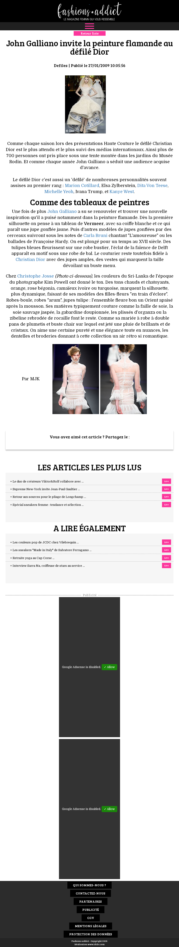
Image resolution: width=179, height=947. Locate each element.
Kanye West (122, 191)
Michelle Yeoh (58, 191)
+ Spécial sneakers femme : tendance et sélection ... (47, 505)
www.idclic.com (96, 944)
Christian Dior (30, 259)
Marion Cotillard (82, 185)
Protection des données (90, 934)
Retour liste (90, 33)
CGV (90, 917)
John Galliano (62, 211)
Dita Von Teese (152, 185)
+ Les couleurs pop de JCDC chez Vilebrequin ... (44, 542)
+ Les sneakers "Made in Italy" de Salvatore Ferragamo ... (51, 550)
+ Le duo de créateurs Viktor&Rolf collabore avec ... (47, 481)
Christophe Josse (35, 276)
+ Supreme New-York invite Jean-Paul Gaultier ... (45, 489)
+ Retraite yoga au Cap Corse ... (32, 558)
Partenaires (90, 901)
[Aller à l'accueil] (89, 11)
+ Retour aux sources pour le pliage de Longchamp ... (48, 497)
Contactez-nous (90, 893)
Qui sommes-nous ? (89, 885)
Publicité (90, 909)
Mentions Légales (91, 926)
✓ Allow (109, 667)
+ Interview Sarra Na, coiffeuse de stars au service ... (47, 565)
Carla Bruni (96, 235)
